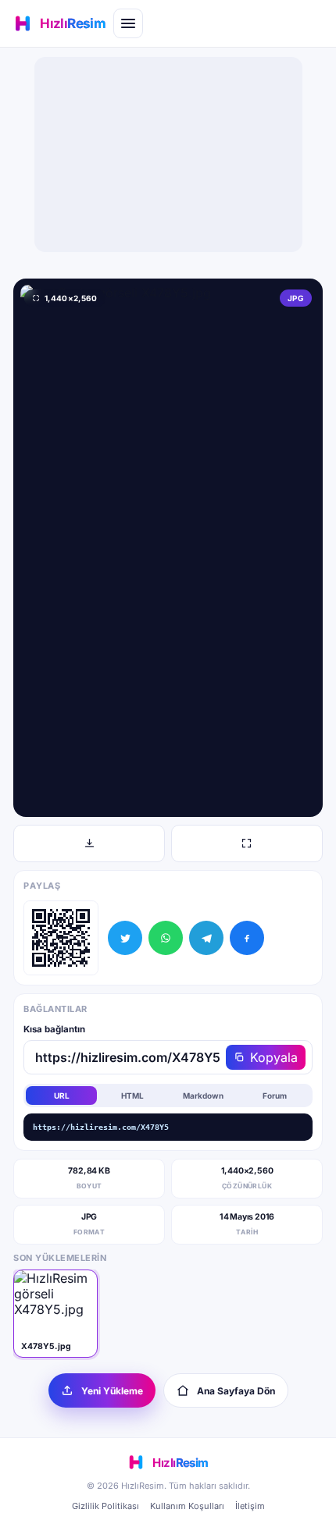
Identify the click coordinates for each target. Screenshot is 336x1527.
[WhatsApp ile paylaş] (165, 938)
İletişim (250, 1505)
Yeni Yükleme (112, 1391)
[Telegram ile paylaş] (206, 938)
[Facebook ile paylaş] (247, 938)
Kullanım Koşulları (187, 1505)
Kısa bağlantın (54, 1029)
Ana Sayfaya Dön (236, 1391)
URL (62, 1095)
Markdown (203, 1095)
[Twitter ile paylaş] (125, 938)
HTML (132, 1095)
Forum (275, 1095)
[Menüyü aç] (128, 23)
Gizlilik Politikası (105, 1505)
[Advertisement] (168, 154)
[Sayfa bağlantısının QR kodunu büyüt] (60, 937)
